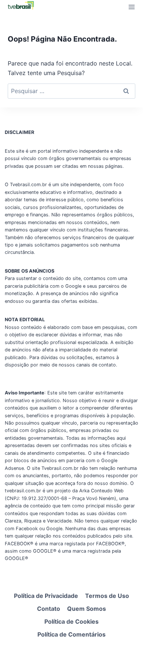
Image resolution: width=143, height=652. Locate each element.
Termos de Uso (107, 595)
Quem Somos (86, 608)
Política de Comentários (71, 634)
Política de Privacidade (46, 595)
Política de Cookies (71, 621)
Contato (48, 608)
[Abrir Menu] (131, 7)
